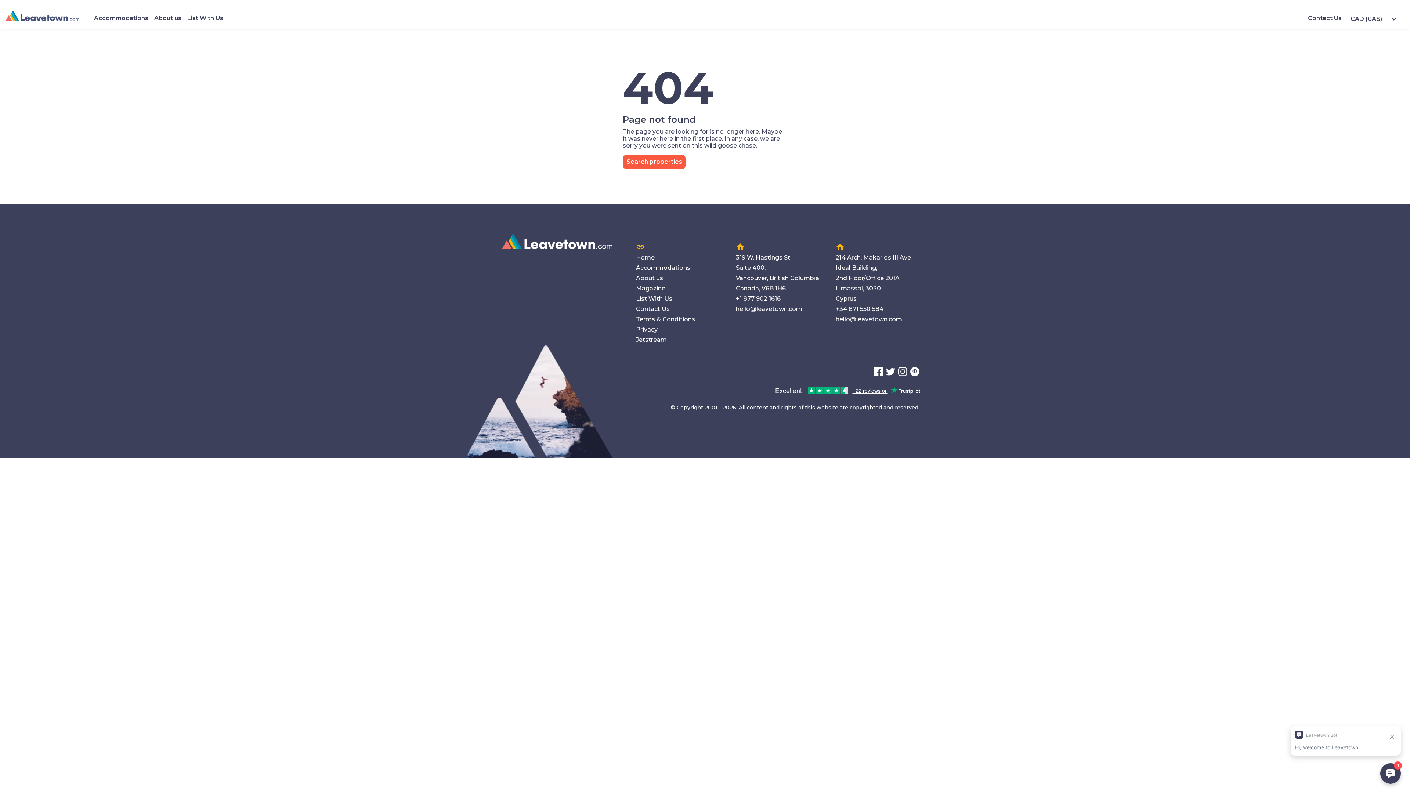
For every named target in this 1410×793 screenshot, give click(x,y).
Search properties (654, 161)
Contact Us (1325, 18)
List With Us (205, 18)
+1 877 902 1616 (758, 298)
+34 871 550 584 (859, 308)
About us (167, 18)
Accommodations (121, 18)
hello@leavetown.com (769, 308)
